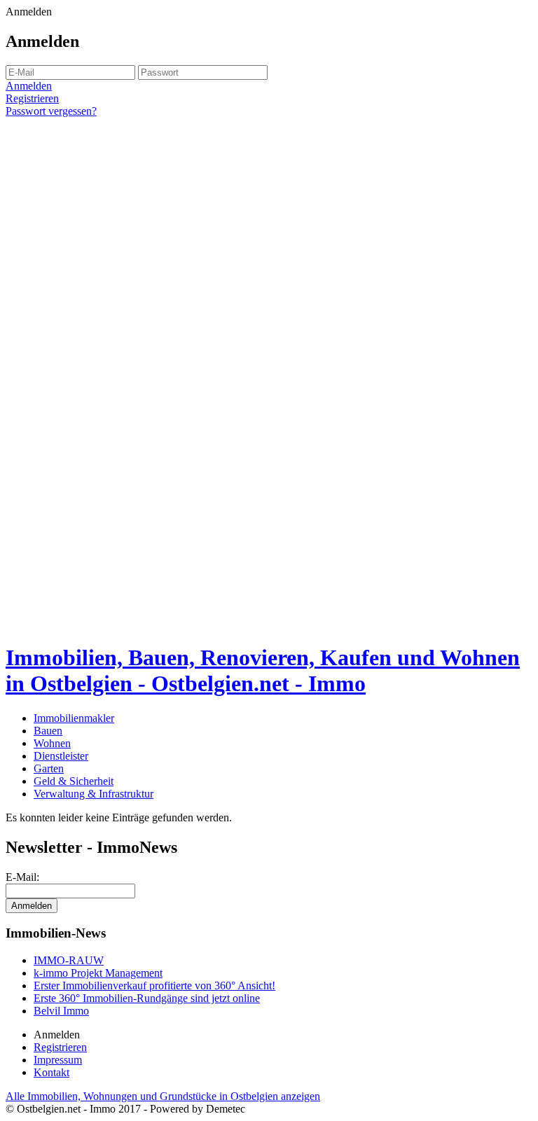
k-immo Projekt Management (98, 973)
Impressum (58, 1060)
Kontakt (51, 1072)
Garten (49, 768)
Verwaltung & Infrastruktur (93, 794)
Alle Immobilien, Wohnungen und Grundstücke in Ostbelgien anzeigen (163, 1096)
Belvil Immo (61, 1011)
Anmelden (29, 86)
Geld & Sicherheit (73, 781)
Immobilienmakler (74, 718)
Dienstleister (61, 756)
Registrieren (32, 98)
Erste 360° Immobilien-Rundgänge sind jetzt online (147, 998)
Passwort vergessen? (51, 111)
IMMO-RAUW (69, 960)
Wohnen (52, 743)
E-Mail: (22, 877)
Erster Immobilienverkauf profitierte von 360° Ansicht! (154, 985)
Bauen (48, 731)
